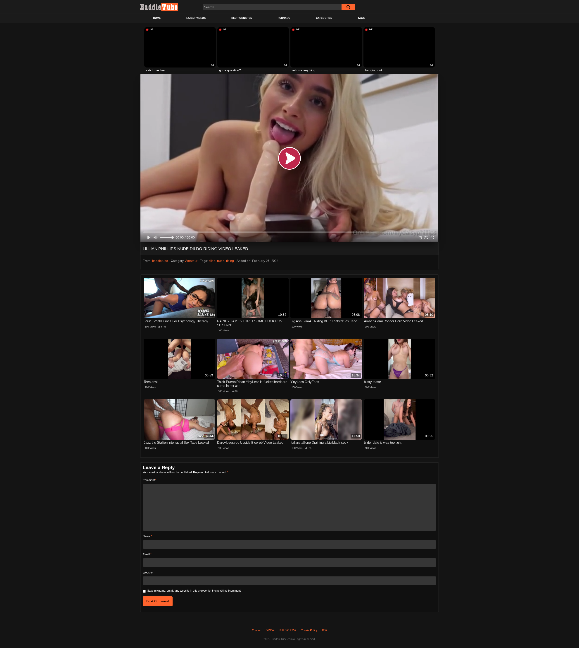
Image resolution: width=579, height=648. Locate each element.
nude (220, 261)
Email (147, 554)
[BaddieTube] (159, 7)
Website (147, 572)
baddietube (160, 261)
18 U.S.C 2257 (287, 630)
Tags (361, 18)
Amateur (191, 261)
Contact (256, 630)
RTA (324, 630)
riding (230, 261)
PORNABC (284, 18)
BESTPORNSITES (241, 18)
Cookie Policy (309, 630)
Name (147, 536)
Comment (149, 480)
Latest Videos (196, 18)
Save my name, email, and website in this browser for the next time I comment (194, 590)
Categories (324, 18)
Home (157, 18)
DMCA (270, 630)
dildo (212, 261)
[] (348, 7)
